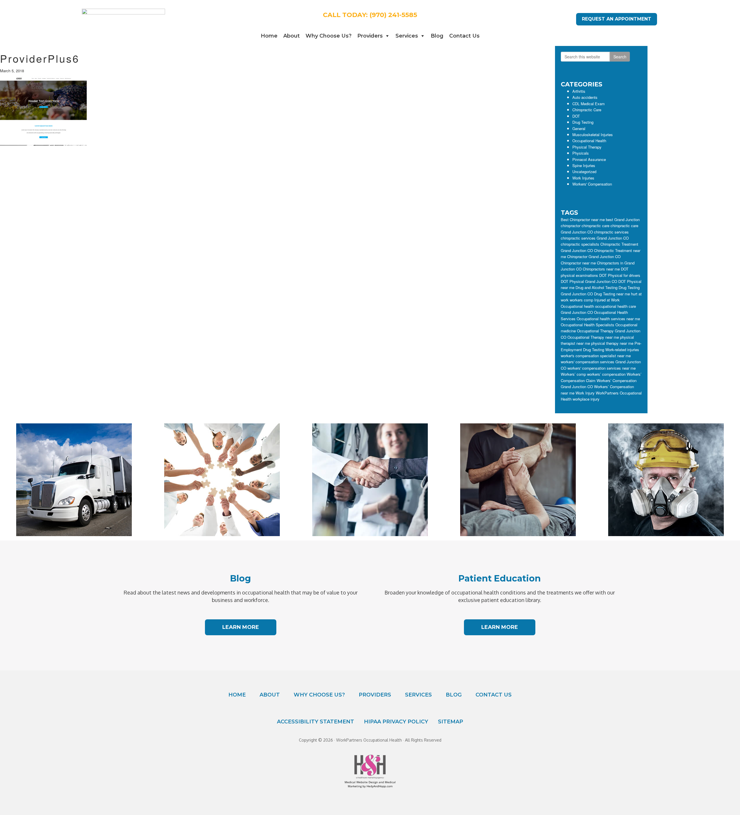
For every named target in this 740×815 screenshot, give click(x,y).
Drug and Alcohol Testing (596, 287)
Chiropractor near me (578, 263)
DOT (576, 116)
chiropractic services (611, 232)
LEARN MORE (240, 627)
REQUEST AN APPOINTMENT (616, 19)
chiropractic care (595, 225)
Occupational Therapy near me (593, 337)
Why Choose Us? (329, 36)
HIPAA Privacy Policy (396, 721)
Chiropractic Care (586, 109)
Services (406, 36)
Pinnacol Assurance (589, 159)
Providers (370, 36)
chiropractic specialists (580, 244)
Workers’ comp (573, 374)
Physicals (580, 153)
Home (269, 36)
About (291, 36)
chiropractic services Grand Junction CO (595, 238)
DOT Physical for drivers (619, 275)
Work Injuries (583, 178)
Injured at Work (607, 300)
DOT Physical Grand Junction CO (589, 281)
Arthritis (578, 91)
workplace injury (586, 399)
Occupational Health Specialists (587, 324)
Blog (437, 36)
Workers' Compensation (592, 184)
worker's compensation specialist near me (596, 355)
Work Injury (585, 393)
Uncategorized (584, 171)
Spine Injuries (583, 165)
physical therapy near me (612, 343)
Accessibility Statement (315, 721)
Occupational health (577, 306)
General (578, 128)
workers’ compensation (606, 374)
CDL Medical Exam (588, 103)
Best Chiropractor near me (583, 219)
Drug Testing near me (612, 294)
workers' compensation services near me (601, 368)
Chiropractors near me (601, 269)
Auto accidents (584, 97)
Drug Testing (582, 122)
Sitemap (450, 721)
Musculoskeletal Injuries (592, 134)
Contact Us (464, 36)
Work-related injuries (622, 349)
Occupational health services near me (608, 318)
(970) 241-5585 (393, 15)
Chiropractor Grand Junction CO (594, 256)
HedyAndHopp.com (380, 786)
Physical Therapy (587, 147)
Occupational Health (589, 140)
